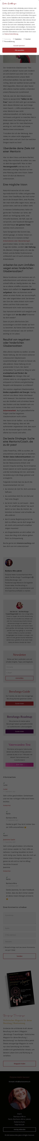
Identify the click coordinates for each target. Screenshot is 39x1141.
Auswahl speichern (19, 45)
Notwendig (7, 39)
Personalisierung (9, 41)
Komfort (28, 39)
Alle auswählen (19, 50)
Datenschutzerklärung (11, 34)
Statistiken (18, 39)
